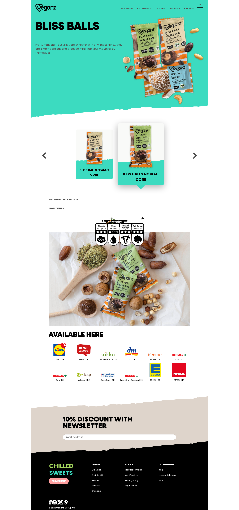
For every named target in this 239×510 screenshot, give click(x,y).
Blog (161, 470)
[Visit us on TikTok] (60, 503)
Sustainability (145, 8)
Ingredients (56, 208)
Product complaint (134, 470)
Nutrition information (63, 199)
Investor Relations (167, 475)
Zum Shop (59, 481)
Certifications (131, 475)
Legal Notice (131, 486)
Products (174, 8)
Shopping (189, 8)
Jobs (161, 481)
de (200, 5)
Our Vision (127, 8)
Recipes (161, 8)
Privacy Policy (131, 481)
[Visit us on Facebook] (50, 503)
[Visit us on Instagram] (54, 503)
